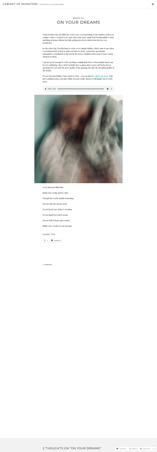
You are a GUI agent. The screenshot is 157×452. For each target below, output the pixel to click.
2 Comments (47, 264)
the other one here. (100, 76)
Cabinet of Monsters (20, 4)
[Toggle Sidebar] (153, 4)
